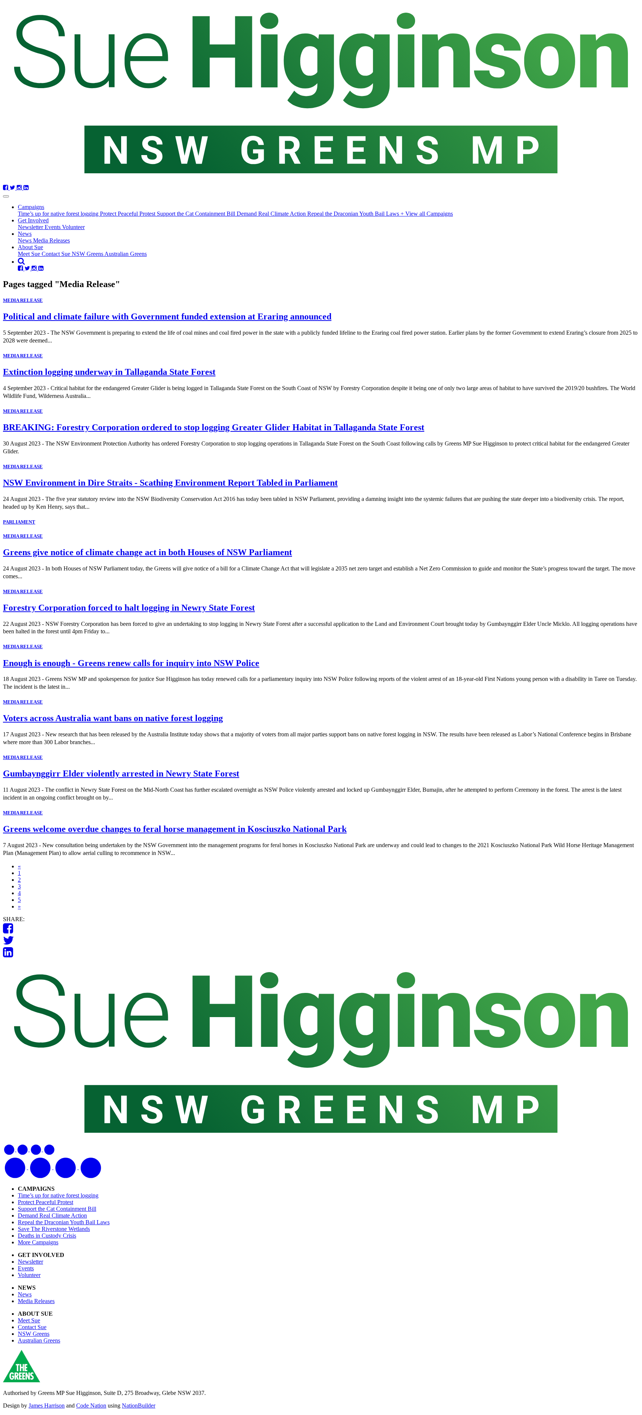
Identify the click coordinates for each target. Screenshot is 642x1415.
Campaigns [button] (31, 207)
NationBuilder (138, 1405)
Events (53, 227)
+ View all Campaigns (427, 213)
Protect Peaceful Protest (128, 213)
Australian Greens (125, 254)
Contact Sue (57, 254)
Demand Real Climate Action (272, 213)
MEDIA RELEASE (23, 300)
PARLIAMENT (19, 522)
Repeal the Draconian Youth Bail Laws (354, 213)
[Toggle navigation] (6, 196)
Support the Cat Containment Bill (197, 213)
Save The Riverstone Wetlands (54, 1229)
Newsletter (31, 227)
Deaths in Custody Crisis (47, 1235)
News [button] (25, 234)
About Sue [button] (30, 247)
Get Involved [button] (33, 220)
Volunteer (73, 227)
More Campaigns (38, 1242)
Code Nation (91, 1405)
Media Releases (51, 240)
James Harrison (47, 1405)
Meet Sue (30, 254)
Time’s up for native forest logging (59, 213)
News (25, 240)
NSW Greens (88, 254)
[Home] (321, 93)
